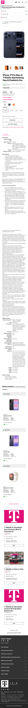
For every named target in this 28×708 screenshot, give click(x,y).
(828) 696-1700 (9, 538)
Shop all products (14, 504)
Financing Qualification (8, 99)
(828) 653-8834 (9, 576)
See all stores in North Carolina (14, 632)
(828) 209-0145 (9, 616)
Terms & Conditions (7, 97)
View (14, 545)
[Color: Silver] (5, 104)
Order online (12, 120)
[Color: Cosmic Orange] (14, 104)
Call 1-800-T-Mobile (12, 124)
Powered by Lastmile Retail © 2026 (14, 705)
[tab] (5, 134)
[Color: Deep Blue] (9, 104)
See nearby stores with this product (16, 127)
